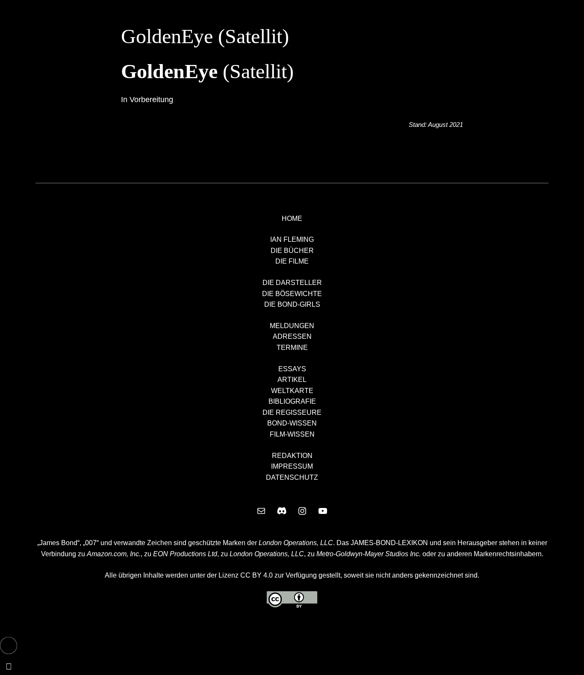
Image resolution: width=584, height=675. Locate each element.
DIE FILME (292, 261)
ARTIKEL (292, 379)
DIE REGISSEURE (292, 412)
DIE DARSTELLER (292, 282)
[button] (8, 645)
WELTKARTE (292, 390)
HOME (292, 218)
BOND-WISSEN (292, 423)
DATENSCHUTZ (292, 477)
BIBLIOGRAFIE (292, 401)
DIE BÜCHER (292, 250)
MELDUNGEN (292, 325)
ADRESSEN (292, 336)
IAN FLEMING (292, 239)
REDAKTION (292, 455)
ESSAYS (292, 369)
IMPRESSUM (292, 466)
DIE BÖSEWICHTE (292, 293)
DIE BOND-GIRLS (292, 304)
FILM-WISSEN (292, 434)
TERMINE (292, 347)
